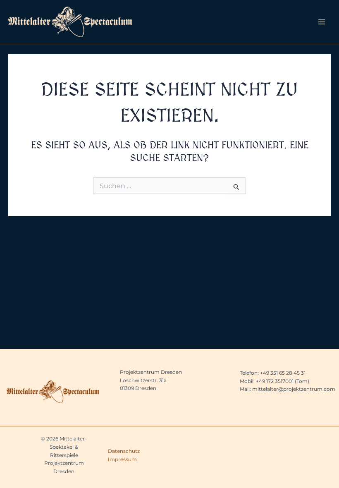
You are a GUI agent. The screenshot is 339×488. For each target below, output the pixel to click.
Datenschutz (124, 451)
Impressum (122, 459)
